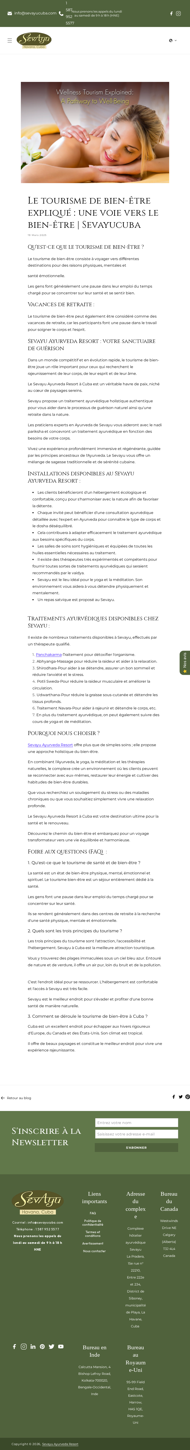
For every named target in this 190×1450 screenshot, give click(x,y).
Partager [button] (40, 1066)
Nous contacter (94, 1251)
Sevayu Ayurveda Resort (50, 745)
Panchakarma (49, 654)
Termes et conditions (93, 1234)
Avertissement (92, 1243)
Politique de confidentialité (92, 1222)
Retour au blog (19, 1098)
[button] (10, 40)
